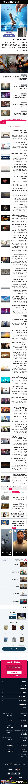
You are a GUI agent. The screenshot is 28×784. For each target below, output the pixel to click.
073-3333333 (23, 750)
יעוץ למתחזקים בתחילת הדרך (21, 723)
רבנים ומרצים (22, 700)
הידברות (24, 681)
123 (26, 489)
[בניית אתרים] (20, 777)
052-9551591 (23, 740)
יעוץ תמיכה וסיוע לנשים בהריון (22, 737)
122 (2, 486)
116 (16, 486)
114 (20, 486)
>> (2, 489)
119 (9, 486)
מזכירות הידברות (23, 713)
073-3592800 (10, 720)
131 (8, 489)
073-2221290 (24, 745)
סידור (24, 707)
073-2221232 (24, 725)
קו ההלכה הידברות (9, 730)
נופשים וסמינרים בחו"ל (22, 753)
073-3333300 (10, 732)
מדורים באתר (23, 684)
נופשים (12, 743)
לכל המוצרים (14, 648)
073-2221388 (24, 720)
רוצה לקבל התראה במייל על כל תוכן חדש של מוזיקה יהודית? (14, 119)
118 (11, 486)
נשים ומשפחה (22, 703)
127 (17, 489)
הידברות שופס (10, 748)
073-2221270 (10, 745)
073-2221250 (10, 750)
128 (15, 489)
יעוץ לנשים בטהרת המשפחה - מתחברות (21, 730)
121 (4, 486)
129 (13, 489)
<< (26, 486)
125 (22, 489)
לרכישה (12, 617)
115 (18, 486)
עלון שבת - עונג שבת (22, 718)
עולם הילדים (23, 692)
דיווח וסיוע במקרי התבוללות (7, 736)
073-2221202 (24, 756)
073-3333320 (10, 727)
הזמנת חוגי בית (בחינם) (22, 743)
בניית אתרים (20, 778)
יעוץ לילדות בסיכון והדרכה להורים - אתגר (8, 724)
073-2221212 (10, 715)
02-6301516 (24, 733)
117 (13, 486)
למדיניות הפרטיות (11, 126)
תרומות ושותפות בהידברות (8, 713)
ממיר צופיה (24, 748)
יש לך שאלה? (4, 559)
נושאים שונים (22, 696)
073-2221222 (24, 715)
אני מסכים (13, 126)
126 (19, 489)
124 (24, 489)
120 (7, 486)
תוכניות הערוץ (22, 688)
